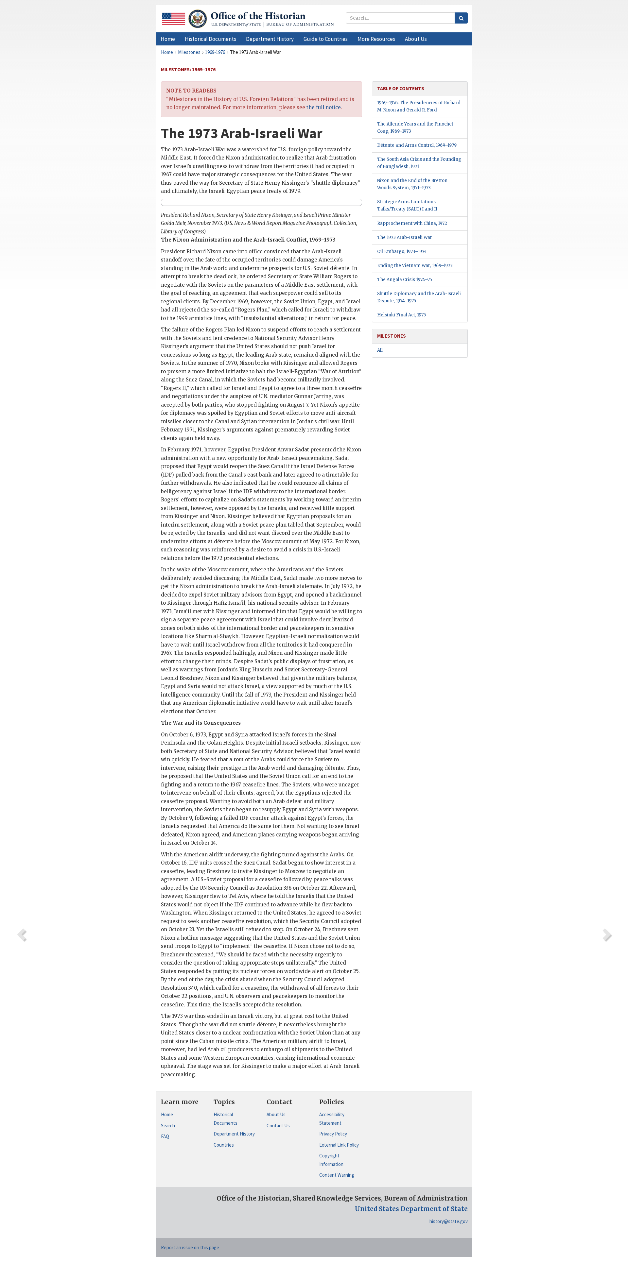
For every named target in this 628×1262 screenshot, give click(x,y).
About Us (276, 1114)
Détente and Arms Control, (417, 145)
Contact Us (278, 1125)
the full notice (323, 107)
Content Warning (336, 1175)
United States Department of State (411, 1209)
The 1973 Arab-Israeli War (404, 237)
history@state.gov (448, 1221)
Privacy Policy (333, 1134)
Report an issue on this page (190, 1247)
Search (168, 1125)
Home (167, 1114)
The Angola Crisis (404, 279)
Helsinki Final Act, (401, 315)
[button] (210, 38)
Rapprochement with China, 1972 (412, 223)
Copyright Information (331, 1160)
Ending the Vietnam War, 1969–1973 (415, 265)
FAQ (165, 1136)
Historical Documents (225, 1118)
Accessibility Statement (331, 1118)
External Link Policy (339, 1145)
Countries (224, 1145)
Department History (234, 1134)
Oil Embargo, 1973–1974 (402, 251)
